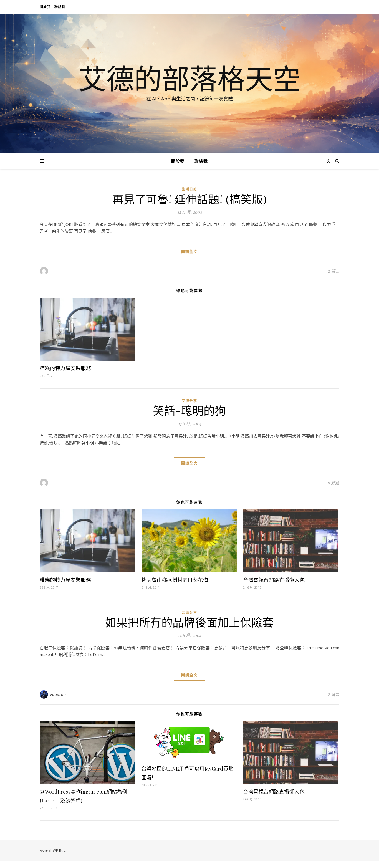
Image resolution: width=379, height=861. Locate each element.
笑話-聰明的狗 (189, 410)
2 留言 (333, 271)
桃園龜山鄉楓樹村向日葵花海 (175, 580)
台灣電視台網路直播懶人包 (274, 580)
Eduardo (58, 694)
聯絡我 (59, 6)
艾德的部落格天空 (189, 78)
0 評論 (333, 483)
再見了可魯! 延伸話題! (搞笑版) (189, 198)
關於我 (45, 6)
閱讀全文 (189, 251)
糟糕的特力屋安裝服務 (65, 368)
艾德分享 (189, 400)
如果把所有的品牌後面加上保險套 (189, 622)
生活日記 (189, 189)
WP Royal (61, 850)
